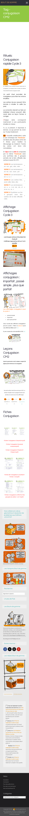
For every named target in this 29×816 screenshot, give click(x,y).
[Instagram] (10, 649)
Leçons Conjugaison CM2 (11, 352)
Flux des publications (8, 784)
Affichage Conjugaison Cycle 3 (11, 211)
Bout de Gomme (9, 2)
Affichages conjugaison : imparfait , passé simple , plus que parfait (13, 281)
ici (24, 331)
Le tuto (15, 248)
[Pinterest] (19, 649)
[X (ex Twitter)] (14, 649)
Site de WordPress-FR (9, 788)
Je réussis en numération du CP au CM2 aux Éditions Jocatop (13, 732)
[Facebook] (5, 649)
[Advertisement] (14, 37)
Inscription (6, 779)
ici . (18, 327)
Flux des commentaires (9, 786)
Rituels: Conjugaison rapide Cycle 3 (12, 59)
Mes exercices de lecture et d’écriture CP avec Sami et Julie (14, 709)
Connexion (6, 782)
